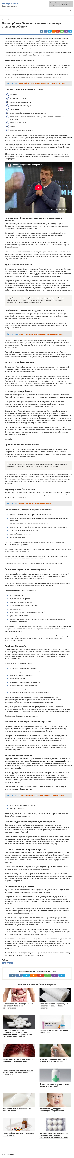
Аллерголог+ (10, 3)
